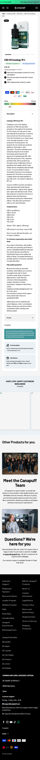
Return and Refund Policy (28, 611)
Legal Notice (27, 600)
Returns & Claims (9, 596)
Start (3, 14)
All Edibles (6, 668)
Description (11, 114)
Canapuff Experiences (7, 624)
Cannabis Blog (8, 618)
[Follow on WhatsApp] (18, 722)
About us (26, 588)
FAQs (4, 609)
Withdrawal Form (9, 630)
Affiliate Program (9, 605)
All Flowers (6, 659)
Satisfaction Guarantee (12, 63)
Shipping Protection (26, 627)
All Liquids (6, 650)
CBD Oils (19, 14)
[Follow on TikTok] (14, 722)
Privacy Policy (28, 605)
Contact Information (27, 594)
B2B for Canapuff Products (29, 582)
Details (9, 318)
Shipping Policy (28, 617)
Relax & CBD (11, 14)
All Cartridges (8, 655)
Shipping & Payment (6, 590)
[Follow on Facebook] (3, 722)
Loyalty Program (9, 600)
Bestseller (6, 642)
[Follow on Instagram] (7, 722)
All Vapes (6, 646)
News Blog (6, 613)
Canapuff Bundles (9, 637)
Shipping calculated (9, 69)
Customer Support (6, 582)
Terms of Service (29, 621)
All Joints (6, 664)
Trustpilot (7, 325)
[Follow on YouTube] (11, 722)
